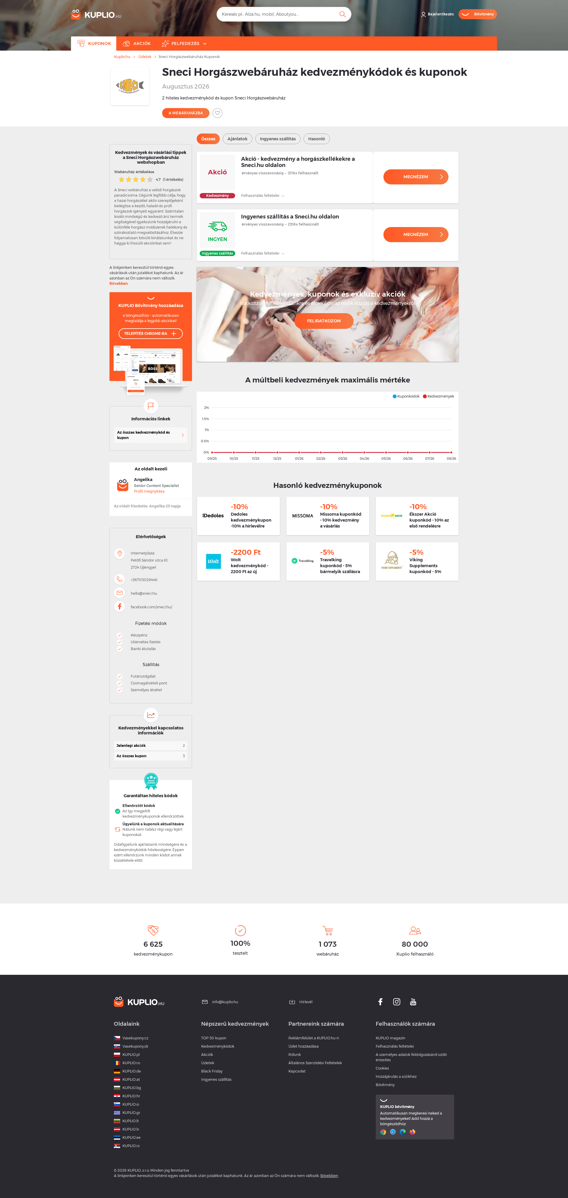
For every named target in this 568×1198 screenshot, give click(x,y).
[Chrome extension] (384, 1132)
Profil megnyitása (149, 491)
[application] (328, 427)
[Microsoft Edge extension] (403, 1132)
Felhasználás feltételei (260, 195)
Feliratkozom (324, 321)
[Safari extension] (393, 1132)
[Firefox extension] (413, 1132)
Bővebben (118, 283)
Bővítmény (385, 1085)
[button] (405, 396)
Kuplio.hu (122, 57)
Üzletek (144, 57)
